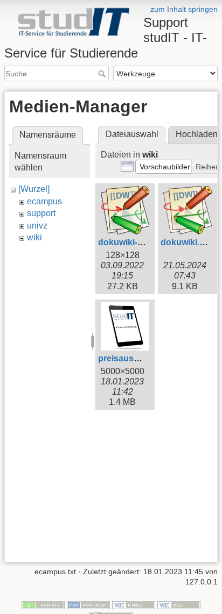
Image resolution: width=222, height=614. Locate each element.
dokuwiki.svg (187, 242)
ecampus (44, 201)
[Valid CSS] (178, 604)
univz (37, 225)
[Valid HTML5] (133, 604)
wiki (34, 237)
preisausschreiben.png (145, 358)
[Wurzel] (34, 189)
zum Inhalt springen (184, 9)
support (41, 213)
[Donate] (43, 604)
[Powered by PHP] (88, 604)
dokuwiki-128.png (134, 242)
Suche (103, 73)
